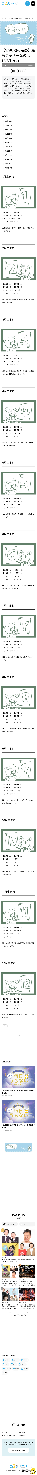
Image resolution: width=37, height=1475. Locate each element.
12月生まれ (9, 168)
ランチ (6, 1364)
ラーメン (25, 1360)
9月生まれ (8, 155)
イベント (7, 1360)
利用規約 (22, 1435)
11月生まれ (8, 164)
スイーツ (16, 1360)
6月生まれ (8, 142)
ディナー (23, 1364)
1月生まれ (8, 121)
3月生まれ (8, 130)
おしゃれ (25, 1368)
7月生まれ (8, 147)
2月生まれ (8, 125)
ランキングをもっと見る (18, 1315)
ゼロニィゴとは (6, 1432)
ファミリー (8, 1368)
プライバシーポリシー (8, 1435)
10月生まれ (9, 159)
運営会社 (22, 1432)
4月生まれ (8, 134)
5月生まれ (8, 138)
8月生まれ (8, 151)
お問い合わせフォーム (18, 1450)
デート (17, 1368)
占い (5, 1026)
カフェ (15, 1364)
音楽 (6, 1373)
